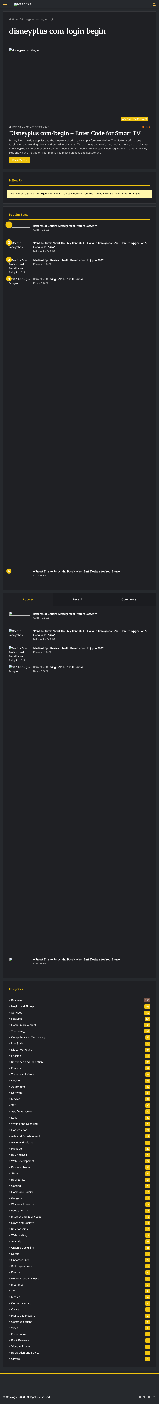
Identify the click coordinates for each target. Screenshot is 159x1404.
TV (13, 1290)
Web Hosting (19, 1235)
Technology (18, 1031)
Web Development (22, 1161)
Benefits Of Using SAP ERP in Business (58, 279)
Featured (16, 1018)
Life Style (17, 1043)
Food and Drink (20, 1210)
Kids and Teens (20, 1167)
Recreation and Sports (25, 1352)
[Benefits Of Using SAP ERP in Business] (19, 422)
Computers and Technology (28, 1037)
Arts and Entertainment (25, 1136)
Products (16, 1148)
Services (16, 1012)
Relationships (19, 1229)
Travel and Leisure (22, 1074)
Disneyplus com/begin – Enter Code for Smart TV (75, 133)
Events (15, 1272)
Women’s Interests (22, 1204)
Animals (16, 1241)
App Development (22, 1111)
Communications (21, 1321)
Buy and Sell (19, 1154)
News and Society (22, 1222)
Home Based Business (25, 1278)
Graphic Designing (22, 1247)
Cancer (15, 1309)
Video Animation (21, 1346)
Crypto (15, 1358)
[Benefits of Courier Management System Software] (19, 231)
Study (15, 1173)
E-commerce (19, 1334)
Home (15, 19)
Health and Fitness (23, 1006)
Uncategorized (20, 1259)
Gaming (16, 1185)
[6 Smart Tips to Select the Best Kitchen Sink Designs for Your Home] (19, 577)
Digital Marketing (21, 1049)
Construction (19, 1130)
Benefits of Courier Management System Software (65, 225)
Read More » (19, 159)
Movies (15, 1297)
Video (14, 1327)
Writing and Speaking (24, 1123)
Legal (14, 1117)
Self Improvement (22, 1266)
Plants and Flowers (23, 1315)
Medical (16, 1099)
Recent (77, 599)
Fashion (16, 1055)
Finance (16, 1068)
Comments (128, 599)
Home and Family (22, 1191)
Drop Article (18, 127)
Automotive (18, 1086)
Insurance (17, 1284)
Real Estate (18, 1179)
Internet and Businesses (26, 1216)
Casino (15, 1080)
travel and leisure (22, 1142)
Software (17, 1092)
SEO (13, 1105)
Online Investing (21, 1303)
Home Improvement (23, 1024)
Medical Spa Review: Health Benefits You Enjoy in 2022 (68, 260)
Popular (28, 599)
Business (16, 1000)
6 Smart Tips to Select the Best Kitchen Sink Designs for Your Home (76, 571)
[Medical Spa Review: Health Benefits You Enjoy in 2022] (19, 266)
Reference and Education (27, 1062)
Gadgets (16, 1198)
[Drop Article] (23, 4)
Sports (15, 1253)
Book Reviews (20, 1340)
